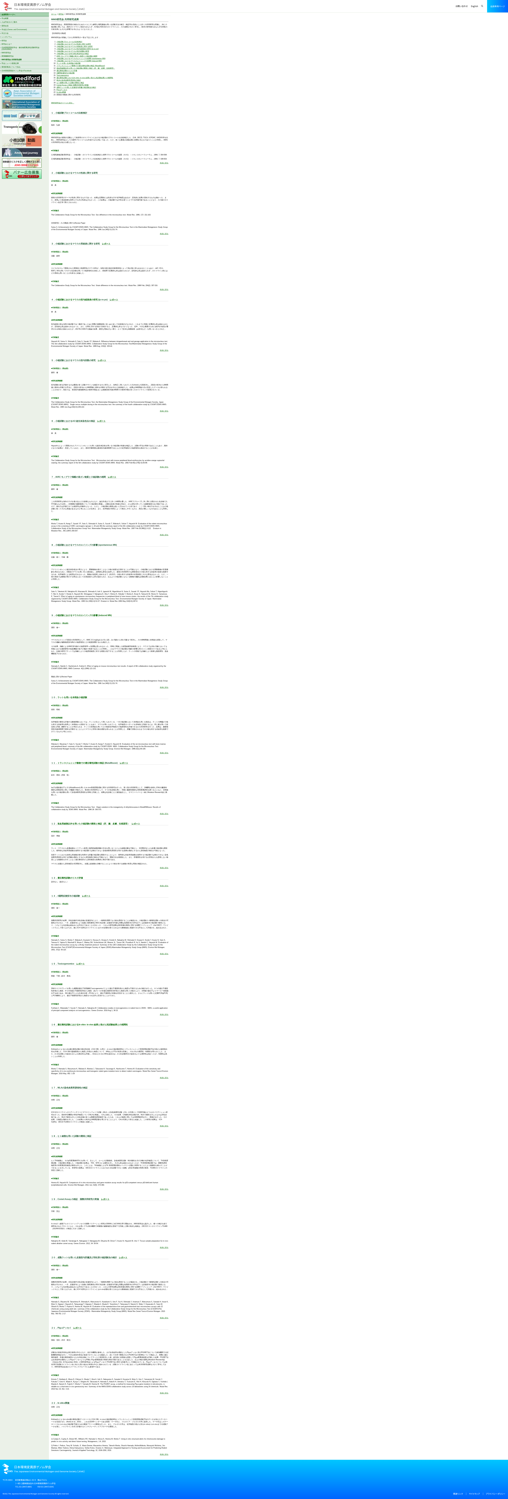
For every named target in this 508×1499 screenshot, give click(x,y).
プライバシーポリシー (495, 1493)
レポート (106, 244)
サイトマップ (474, 1493)
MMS (62, 103)
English (474, 6)
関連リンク (458, 1493)
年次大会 (5, 33)
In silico (61, 92)
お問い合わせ (461, 6)
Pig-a (61, 90)
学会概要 (5, 18)
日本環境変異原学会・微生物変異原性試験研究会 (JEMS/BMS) (20, 48)
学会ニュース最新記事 (10, 63)
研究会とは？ (7, 44)
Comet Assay (72, 85)
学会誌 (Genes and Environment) (14, 29)
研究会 (61, 14)
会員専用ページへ (8, 15)
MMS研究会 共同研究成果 (12, 60)
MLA (68, 80)
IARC (76, 56)
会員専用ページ (497, 6)
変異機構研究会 (8, 56)
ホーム (53, 14)
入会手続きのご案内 (9, 22)
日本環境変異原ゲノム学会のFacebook (16, 71)
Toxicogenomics (62, 75)
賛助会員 (5, 26)
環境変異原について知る (11, 67)
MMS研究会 (6, 53)
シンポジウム (7, 37)
